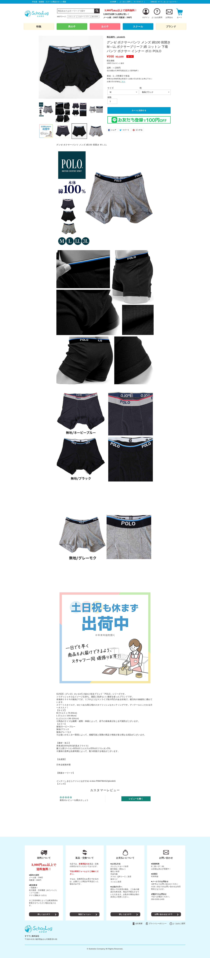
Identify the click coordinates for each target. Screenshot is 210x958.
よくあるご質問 (125, 1)
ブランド (171, 26)
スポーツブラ (83, 17)
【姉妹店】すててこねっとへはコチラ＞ (164, 1)
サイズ (110, 88)
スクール (138, 26)
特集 (38, 26)
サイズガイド (138, 1)
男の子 (72, 26)
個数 (109, 97)
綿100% (95, 17)
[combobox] (78, 11)
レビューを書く (136, 799)
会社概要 (113, 1)
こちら (122, 81)
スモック (71, 17)
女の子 (105, 26)
